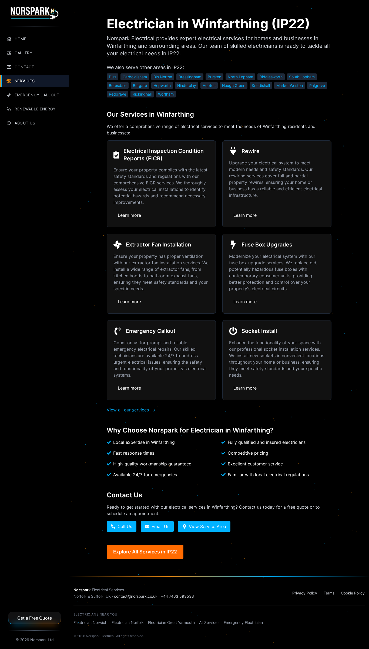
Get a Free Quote (34, 618)
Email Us (160, 526)
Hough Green (233, 85)
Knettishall (261, 85)
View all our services (131, 410)
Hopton (209, 85)
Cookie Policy (353, 593)
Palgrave (317, 85)
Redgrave (117, 94)
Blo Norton (162, 77)
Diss (112, 77)
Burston (214, 77)
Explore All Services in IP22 (145, 552)
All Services (209, 622)
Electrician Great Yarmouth (171, 622)
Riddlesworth (271, 77)
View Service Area (207, 526)
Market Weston (289, 85)
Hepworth (162, 85)
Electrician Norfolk (128, 622)
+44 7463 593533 (177, 596)
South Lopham (302, 77)
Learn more (129, 215)
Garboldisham (135, 77)
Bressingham (190, 77)
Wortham (166, 94)
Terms (329, 593)
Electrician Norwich (90, 622)
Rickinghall (142, 94)
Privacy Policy (304, 593)
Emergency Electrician (243, 622)
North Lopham (240, 77)
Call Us (125, 526)
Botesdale (117, 85)
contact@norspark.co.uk (135, 596)
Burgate (140, 85)
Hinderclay (186, 85)
